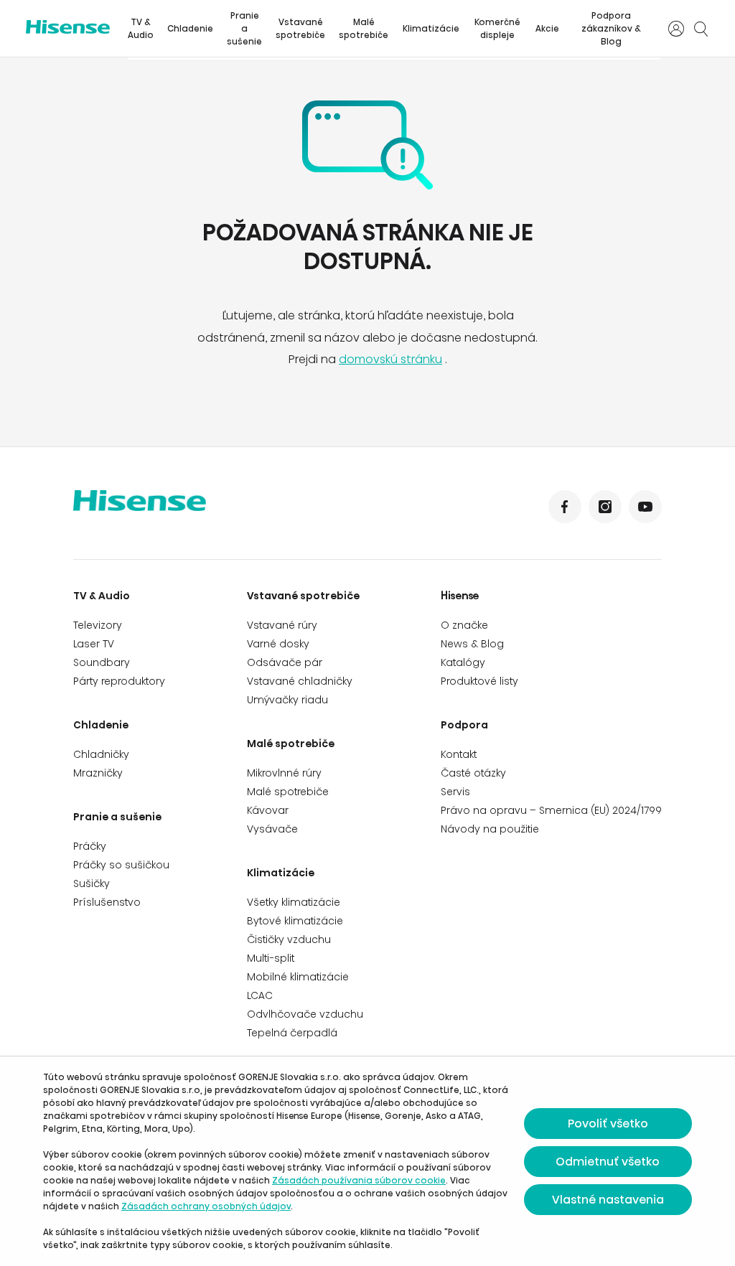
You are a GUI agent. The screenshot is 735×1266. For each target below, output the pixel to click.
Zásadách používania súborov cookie (359, 1180)
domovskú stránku (390, 359)
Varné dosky (278, 644)
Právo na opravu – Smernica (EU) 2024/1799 (551, 810)
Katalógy (463, 662)
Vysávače (272, 829)
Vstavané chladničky (299, 681)
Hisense (460, 596)
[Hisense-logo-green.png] (68, 27)
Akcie (547, 28)
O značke (464, 625)
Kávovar (268, 810)
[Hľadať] (700, 28)
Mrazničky (98, 773)
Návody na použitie (490, 829)
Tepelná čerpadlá (292, 1033)
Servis (455, 791)
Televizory (97, 625)
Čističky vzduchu (289, 939)
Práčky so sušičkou (121, 865)
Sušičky (91, 883)
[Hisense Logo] (220, 510)
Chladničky (101, 754)
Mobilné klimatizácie (298, 977)
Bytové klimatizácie (295, 921)
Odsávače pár (284, 662)
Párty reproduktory (119, 681)
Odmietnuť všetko (608, 1161)
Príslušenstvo (107, 902)
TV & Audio (141, 28)
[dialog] (367, 1161)
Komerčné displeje (497, 28)
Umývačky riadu (287, 700)
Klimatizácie (431, 28)
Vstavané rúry (282, 625)
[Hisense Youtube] (645, 506)
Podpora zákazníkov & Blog (611, 28)
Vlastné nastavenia (608, 1199)
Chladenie (190, 28)
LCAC (260, 995)
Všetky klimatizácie (293, 902)
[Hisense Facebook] (564, 506)
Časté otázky (473, 773)
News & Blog (472, 644)
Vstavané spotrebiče (300, 28)
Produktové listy (479, 681)
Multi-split (270, 958)
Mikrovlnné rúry (284, 773)
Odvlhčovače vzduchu (305, 1014)
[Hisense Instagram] (605, 506)
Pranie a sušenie (244, 28)
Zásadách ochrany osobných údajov (206, 1206)
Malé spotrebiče (363, 28)
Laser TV (93, 644)
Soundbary (101, 662)
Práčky (89, 846)
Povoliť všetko (608, 1123)
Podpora (464, 725)
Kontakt (459, 754)
